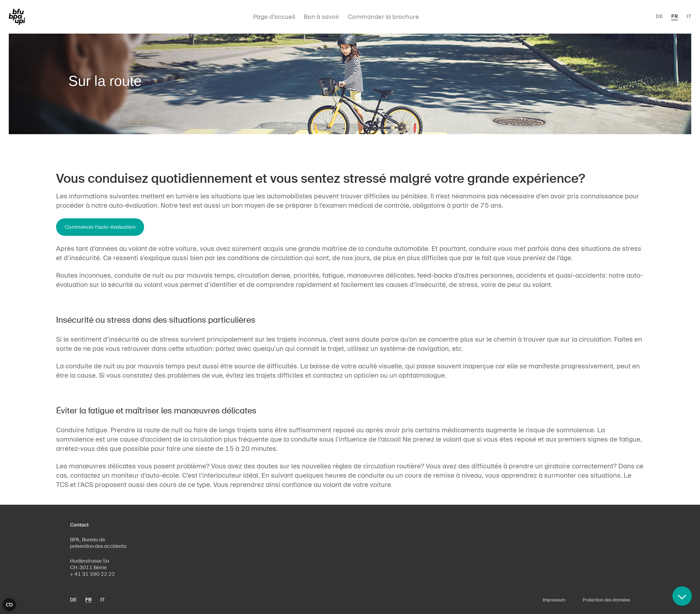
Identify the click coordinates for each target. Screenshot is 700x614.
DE (659, 16)
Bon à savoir (322, 17)
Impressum (554, 600)
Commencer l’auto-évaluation (100, 227)
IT (689, 16)
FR (674, 16)
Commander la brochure (383, 17)
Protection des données (606, 600)
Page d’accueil (274, 17)
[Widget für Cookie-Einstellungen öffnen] (9, 604)
